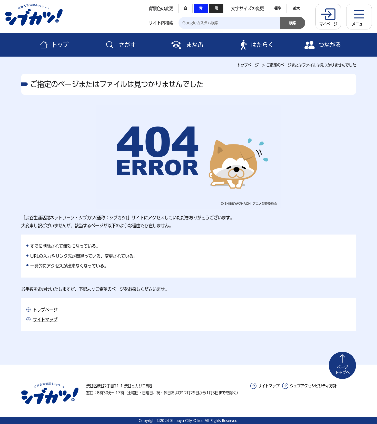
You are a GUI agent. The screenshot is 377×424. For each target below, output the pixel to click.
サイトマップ (45, 319)
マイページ (328, 24)
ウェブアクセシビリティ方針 (313, 386)
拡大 (296, 8)
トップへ (342, 370)
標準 (277, 8)
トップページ (248, 65)
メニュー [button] (359, 24)
